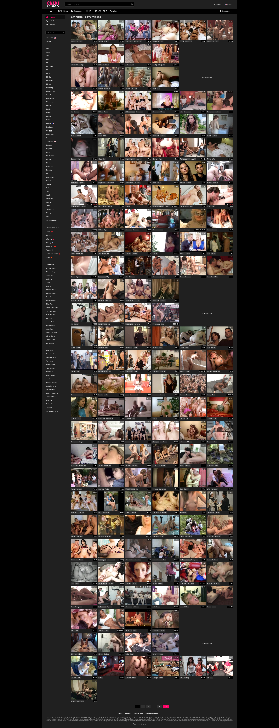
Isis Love (49, 286)
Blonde (48, 84)
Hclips (203, 41)
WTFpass (175, 206)
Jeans (160, 230)
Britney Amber (51, 293)
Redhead (134, 465)
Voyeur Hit (202, 371)
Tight (162, 324)
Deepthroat (163, 442)
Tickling (100, 630)
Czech (182, 41)
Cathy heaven (130, 159)
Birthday (187, 465)
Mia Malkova (50, 365)
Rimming (110, 583)
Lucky (48, 152)
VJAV (48, 257)
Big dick (49, 73)
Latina (134, 678)
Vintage (49, 213)
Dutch (155, 418)
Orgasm (128, 465)
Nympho (101, 347)
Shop (100, 159)
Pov (47, 173)
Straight (218, 4)
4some (73, 536)
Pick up (155, 230)
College (81, 65)
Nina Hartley (50, 272)
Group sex (74, 41)
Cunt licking (50, 98)
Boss (72, 135)
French (48, 123)
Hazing (186, 678)
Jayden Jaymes (51, 379)
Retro (181, 230)
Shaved (49, 184)
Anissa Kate (50, 322)
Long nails (129, 347)
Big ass (76, 112)
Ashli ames (129, 324)
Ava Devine (50, 343)
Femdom (218, 536)
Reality (106, 41)
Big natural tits (184, 206)
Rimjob (48, 181)
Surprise (73, 418)
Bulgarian (156, 41)
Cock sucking (50, 91)
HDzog (122, 41)
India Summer (51, 297)
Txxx (95, 41)
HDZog (48, 243)
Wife (47, 216)
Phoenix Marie (51, 290)
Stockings (49, 198)
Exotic (48, 109)
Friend (100, 65)
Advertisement (207, 77)
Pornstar (49, 170)
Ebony (48, 105)
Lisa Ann (49, 400)
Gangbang (163, 512)
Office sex (49, 166)
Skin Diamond (51, 368)
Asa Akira (49, 329)
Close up (136, 300)
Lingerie (49, 149)
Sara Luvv (49, 275)
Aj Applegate (50, 389)
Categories (77, 11)
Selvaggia (156, 442)
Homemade (50, 134)
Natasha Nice (51, 315)
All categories (51, 220)
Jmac (48, 282)
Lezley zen (101, 277)
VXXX (95, 112)
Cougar (76, 324)
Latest (51, 21)
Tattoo (182, 465)
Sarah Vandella (51, 332)
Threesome (110, 182)
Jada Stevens (51, 386)
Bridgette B (50, 318)
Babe (48, 59)
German (155, 159)
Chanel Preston (51, 382)
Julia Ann (49, 279)
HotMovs (49, 246)
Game (110, 206)
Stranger (74, 159)
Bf (47, 70)
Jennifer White (51, 397)
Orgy (187, 347)
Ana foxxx (74, 182)
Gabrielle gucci (130, 112)
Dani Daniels (50, 375)
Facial (48, 113)
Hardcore (134, 88)
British (128, 206)
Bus (104, 159)
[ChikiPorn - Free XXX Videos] (53, 4)
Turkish (182, 182)
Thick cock (50, 209)
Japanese (49, 141)
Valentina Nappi (51, 354)
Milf (109, 324)
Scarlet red (129, 371)
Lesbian (49, 145)
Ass (47, 55)
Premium (113, 11)
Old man (215, 182)
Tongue (106, 630)
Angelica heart (102, 371)
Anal (47, 48)
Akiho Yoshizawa (52, 307)
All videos (64, 11)
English (229, 4)
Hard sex (49, 127)
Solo (47, 191)
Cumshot (49, 95)
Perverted (210, 277)
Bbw (47, 63)
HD (89, 11)
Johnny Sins (50, 340)
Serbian (188, 182)
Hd (47, 131)
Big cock (81, 182)
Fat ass (48, 116)
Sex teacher (129, 41)
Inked (48, 138)
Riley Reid (49, 304)
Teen (48, 206)
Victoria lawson (130, 489)
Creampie (188, 277)
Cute (213, 206)
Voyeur (131, 65)
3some (48, 41)
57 (159, 706)
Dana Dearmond (52, 393)
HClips (48, 235)
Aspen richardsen (158, 206)
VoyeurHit (49, 250)
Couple (214, 135)
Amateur (49, 45)
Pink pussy (156, 324)
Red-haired (50, 177)
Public (73, 347)
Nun (127, 277)
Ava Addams (50, 347)
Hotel (181, 607)
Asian (48, 52)
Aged (160, 159)
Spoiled (48, 195)
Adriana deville (184, 159)
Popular (52, 17)
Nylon (154, 654)
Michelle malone (185, 560)
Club (79, 159)
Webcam (128, 442)
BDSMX (94, 277)
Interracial (107, 88)
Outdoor (135, 230)
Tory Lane (49, 361)
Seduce (100, 465)
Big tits (48, 77)
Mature (48, 159)
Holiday (167, 206)
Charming (49, 88)
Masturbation (50, 156)
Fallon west (102, 607)
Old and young (161, 465)
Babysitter (183, 512)
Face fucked (111, 560)
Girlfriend (106, 65)
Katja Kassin (50, 325)
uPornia (49, 239)
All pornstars (51, 411)
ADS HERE (102, 11)
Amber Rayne (51, 357)
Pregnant (128, 678)
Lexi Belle (49, 350)
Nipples (48, 163)
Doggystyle (137, 41)
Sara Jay (49, 407)
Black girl (49, 80)
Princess (155, 347)
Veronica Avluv (51, 311)
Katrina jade (102, 560)
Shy (107, 277)
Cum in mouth (102, 206)
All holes (132, 277)
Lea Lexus (50, 372)
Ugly (79, 678)
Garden (100, 395)
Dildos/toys (50, 102)
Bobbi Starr (50, 404)
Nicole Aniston (51, 300)
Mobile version (153, 713)
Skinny (100, 41)
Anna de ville (102, 583)
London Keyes (51, 268)
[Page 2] (166, 706)
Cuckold (78, 135)
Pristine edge (102, 324)
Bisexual (210, 560)
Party (80, 41)
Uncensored (134, 395)
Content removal (124, 713)
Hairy (132, 654)
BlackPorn (229, 395)
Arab (154, 182)
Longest (52, 24)
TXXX (48, 232)
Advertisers (138, 713)
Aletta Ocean (50, 336)
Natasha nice (75, 206)
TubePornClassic (52, 254)
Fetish (48, 120)
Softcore (49, 188)
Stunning (49, 202)
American (49, 38)
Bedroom (49, 66)
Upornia (176, 65)
